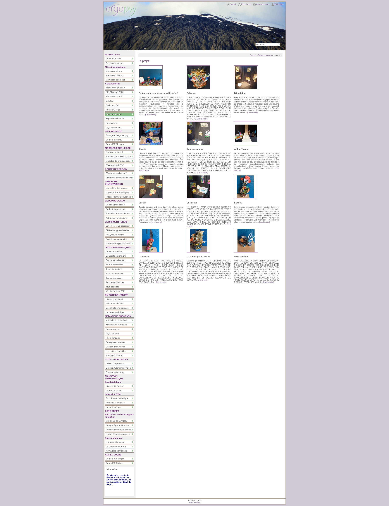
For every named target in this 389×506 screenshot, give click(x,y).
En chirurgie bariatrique (117, 398)
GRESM (110, 101)
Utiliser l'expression (115, 363)
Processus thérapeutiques (118, 197)
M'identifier (278, 4)
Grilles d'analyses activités (118, 243)
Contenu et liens (113, 58)
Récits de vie (112, 123)
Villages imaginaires (115, 346)
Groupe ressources (115, 372)
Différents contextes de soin (119, 177)
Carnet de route (113, 390)
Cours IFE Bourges (115, 458)
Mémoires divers (114, 71)
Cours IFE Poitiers (114, 463)
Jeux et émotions (114, 269)
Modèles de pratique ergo (118, 161)
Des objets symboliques (117, 308)
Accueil (233, 4)
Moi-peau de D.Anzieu (116, 421)
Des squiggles (112, 329)
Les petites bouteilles (116, 351)
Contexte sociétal (114, 251)
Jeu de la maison (114, 278)
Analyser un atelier (115, 234)
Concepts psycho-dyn (116, 256)
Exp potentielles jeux (116, 260)
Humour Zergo (113, 110)
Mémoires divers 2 (115, 75)
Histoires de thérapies (116, 324)
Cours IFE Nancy (114, 139)
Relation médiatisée (115, 204)
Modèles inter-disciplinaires (119, 156)
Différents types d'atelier (117, 230)
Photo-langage (113, 338)
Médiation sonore (114, 355)
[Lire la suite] (150, 115)
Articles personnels (115, 63)
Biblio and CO (112, 105)
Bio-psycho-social (114, 152)
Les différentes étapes (116, 188)
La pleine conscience (116, 446)
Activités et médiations (116, 218)
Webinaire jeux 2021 (116, 291)
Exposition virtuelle (115, 118)
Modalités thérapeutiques (118, 213)
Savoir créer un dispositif (117, 226)
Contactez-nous (262, 4)
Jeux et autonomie (115, 273)
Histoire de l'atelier (115, 386)
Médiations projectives (116, 320)
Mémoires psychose (115, 80)
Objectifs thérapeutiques (117, 192)
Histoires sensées (114, 299)
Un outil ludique (113, 407)
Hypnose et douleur (115, 442)
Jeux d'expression (114, 264)
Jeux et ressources (115, 282)
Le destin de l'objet (115, 312)
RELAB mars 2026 (115, 92)
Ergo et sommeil (113, 127)
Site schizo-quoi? (114, 96)
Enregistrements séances (118, 434)
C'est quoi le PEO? (115, 165)
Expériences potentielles (117, 239)
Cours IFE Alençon (115, 144)
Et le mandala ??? (114, 303)
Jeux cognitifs (112, 286)
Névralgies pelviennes (116, 451)
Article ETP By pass (115, 402)
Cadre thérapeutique (116, 209)
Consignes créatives (115, 342)
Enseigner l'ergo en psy (117, 135)
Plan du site (246, 4)
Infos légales (194, 502)
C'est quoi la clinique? (116, 173)
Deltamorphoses (114, 114)
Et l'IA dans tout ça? (115, 87)
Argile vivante (112, 333)
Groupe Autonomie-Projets (118, 368)
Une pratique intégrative (117, 425)
